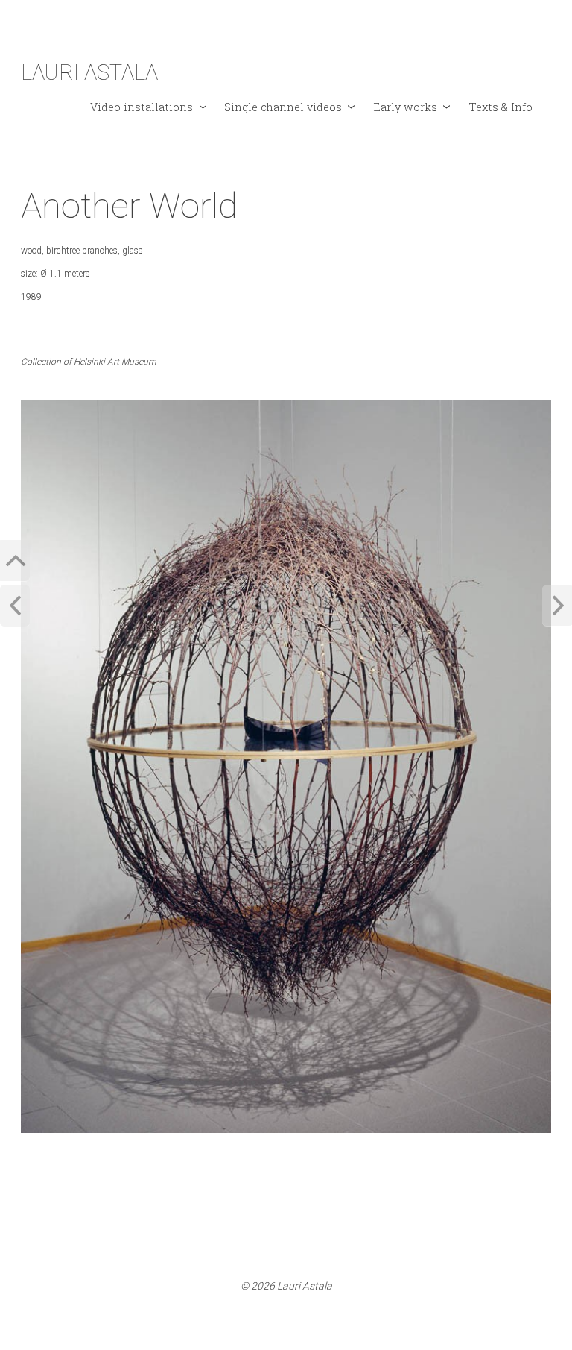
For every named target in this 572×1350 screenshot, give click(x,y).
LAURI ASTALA (89, 72)
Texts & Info (500, 107)
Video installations (141, 107)
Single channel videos (283, 107)
